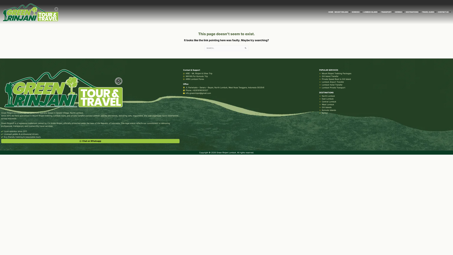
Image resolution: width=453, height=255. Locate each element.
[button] (342, 12)
